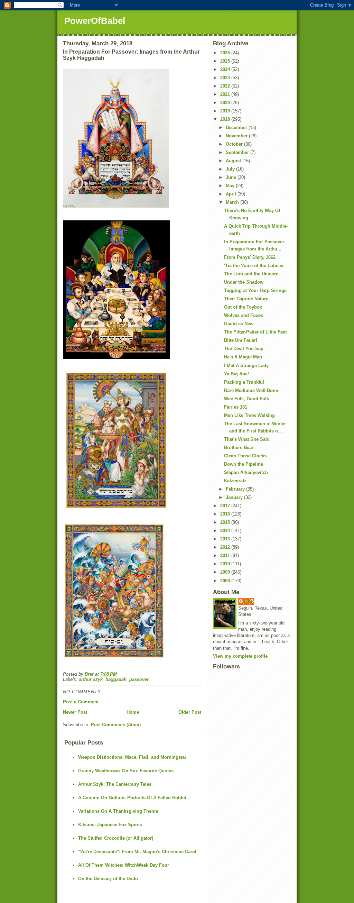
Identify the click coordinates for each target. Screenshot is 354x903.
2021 (225, 94)
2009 (225, 572)
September (238, 152)
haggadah (116, 679)
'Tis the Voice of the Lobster (254, 265)
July (231, 169)
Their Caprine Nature (246, 298)
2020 (225, 102)
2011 (225, 555)
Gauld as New (238, 323)
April (231, 194)
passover (139, 679)
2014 (225, 530)
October (235, 144)
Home (133, 712)
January (235, 497)
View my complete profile (240, 656)
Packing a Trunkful (244, 382)
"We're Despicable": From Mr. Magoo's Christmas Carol (137, 851)
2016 (225, 514)
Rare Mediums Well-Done (251, 390)
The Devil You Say (243, 348)
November (237, 135)
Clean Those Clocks (245, 455)
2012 (225, 547)
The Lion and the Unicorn (251, 273)
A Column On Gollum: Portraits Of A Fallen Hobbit (132, 797)
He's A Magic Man (243, 356)
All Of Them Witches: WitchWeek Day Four (123, 865)
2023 (225, 77)
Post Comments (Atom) (116, 724)
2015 (225, 522)
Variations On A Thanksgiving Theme (118, 811)
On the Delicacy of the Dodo (108, 878)
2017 (225, 505)
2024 (225, 69)
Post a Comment (81, 701)
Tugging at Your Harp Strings (255, 290)
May (231, 185)
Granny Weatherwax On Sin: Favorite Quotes (126, 770)
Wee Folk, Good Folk (246, 398)
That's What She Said (247, 439)
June (231, 177)
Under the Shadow (243, 282)
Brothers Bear (238, 447)
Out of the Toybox (243, 307)
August (234, 160)
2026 (225, 52)
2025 (225, 61)
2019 (225, 110)
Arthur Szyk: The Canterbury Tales (114, 784)
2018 (225, 119)
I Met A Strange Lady (246, 365)
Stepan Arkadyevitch (246, 472)
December (237, 127)
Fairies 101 (235, 407)
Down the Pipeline (243, 464)
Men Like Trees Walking (249, 415)
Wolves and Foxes (243, 315)
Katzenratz (235, 480)
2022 (225, 86)
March (233, 202)
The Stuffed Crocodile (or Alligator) (115, 838)
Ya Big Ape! (236, 373)
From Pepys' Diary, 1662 (250, 257)
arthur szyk (91, 679)
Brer (249, 601)
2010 (225, 563)
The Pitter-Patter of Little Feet (255, 332)
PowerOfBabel (94, 21)
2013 (225, 538)
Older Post (189, 712)
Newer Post (75, 712)
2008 (225, 580)
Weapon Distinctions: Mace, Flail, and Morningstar (132, 757)
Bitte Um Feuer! (240, 340)
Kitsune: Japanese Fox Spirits (110, 824)
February (236, 489)
